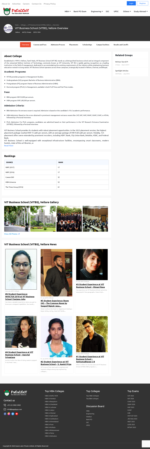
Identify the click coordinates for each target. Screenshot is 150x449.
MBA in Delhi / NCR (51, 396)
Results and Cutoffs (121, 45)
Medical (89, 416)
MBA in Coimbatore (51, 419)
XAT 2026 (131, 398)
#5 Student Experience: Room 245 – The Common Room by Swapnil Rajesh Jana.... (55, 303)
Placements (73, 45)
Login (131, 3)
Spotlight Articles (122, 72)
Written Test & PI (122, 63)
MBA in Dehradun (51, 436)
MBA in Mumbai (50, 398)
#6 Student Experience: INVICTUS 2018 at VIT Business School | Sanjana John (19, 296)
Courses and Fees (40, 45)
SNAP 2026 (131, 404)
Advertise (16, 4)
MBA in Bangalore (51, 401)
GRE (129, 413)
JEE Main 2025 (132, 419)
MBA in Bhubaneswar (52, 430)
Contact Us (36, 4)
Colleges (23, 25)
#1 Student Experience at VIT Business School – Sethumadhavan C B (90, 359)
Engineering (90, 414)
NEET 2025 (131, 421)
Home (17, 25)
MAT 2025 (131, 407)
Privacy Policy (50, 4)
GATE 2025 (131, 424)
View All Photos (10, 234)
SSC (87, 422)
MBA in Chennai (50, 413)
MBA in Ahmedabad (51, 421)
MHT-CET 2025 (132, 416)
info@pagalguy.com (14, 409)
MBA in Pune (49, 424)
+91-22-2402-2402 (14, 405)
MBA (88, 411)
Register (142, 3)
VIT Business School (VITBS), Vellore (39, 25)
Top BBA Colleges (92, 398)
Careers (26, 4)
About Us (6, 4)
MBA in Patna (49, 433)
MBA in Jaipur (49, 410)
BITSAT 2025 (132, 427)
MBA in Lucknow (50, 407)
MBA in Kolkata (50, 427)
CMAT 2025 (131, 401)
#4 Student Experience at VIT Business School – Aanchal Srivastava (19, 354)
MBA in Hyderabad (51, 416)
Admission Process (58, 45)
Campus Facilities (102, 45)
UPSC (88, 425)
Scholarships (87, 45)
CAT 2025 (131, 396)
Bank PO (89, 419)
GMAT (130, 410)
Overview (25, 45)
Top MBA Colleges (92, 396)
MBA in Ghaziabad (51, 404)
